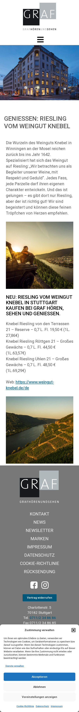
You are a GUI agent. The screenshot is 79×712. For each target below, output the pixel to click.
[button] (73, 630)
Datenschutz (42, 706)
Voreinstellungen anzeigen (39, 697)
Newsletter (39, 530)
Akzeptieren (39, 676)
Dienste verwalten (15, 666)
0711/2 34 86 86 (43, 618)
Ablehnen (39, 687)
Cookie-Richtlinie (25, 706)
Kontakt (39, 514)
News (39, 522)
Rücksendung (39, 571)
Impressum (57, 706)
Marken (39, 538)
